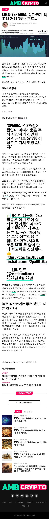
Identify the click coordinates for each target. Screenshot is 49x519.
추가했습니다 (21, 117)
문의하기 (30, 502)
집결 (42, 294)
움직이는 (15, 187)
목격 (7, 195)
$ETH (18, 244)
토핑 (4, 76)
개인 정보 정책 (41, 502)
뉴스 (4, 502)
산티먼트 (9, 111)
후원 (10, 502)
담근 (14, 291)
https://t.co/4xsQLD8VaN (25, 257)
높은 (41, 334)
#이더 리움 (21, 215)
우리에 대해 (19, 502)
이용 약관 (25, 505)
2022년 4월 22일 (20, 278)
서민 (13, 25)
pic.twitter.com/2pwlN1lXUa (27, 261)
